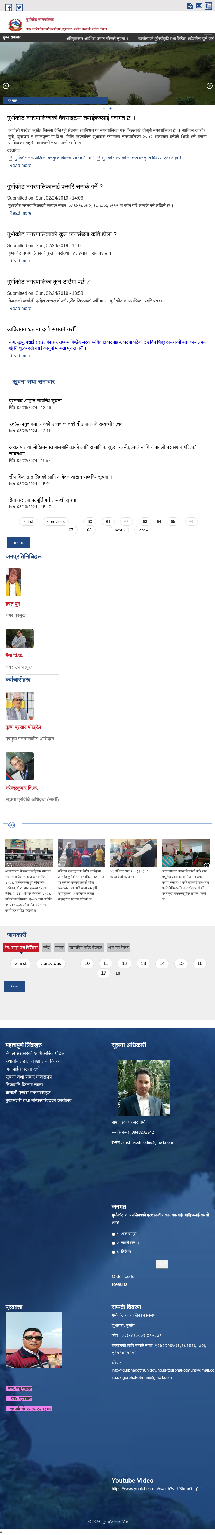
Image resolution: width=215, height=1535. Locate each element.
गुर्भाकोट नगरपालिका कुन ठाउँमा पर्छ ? (48, 281)
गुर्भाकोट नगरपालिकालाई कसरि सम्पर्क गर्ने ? (55, 186)
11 (105, 963)
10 (87, 963)
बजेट (46, 947)
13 (143, 963)
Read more (20, 165)
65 (173, 521)
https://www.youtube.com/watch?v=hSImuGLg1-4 (157, 1488)
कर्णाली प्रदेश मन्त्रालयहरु (28, 1092)
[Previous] (5, 85)
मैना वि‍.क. (15, 655)
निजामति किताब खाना (25, 1085)
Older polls (123, 1276)
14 (162, 963)
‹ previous (56, 521)
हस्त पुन (13, 604)
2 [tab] (110, 108)
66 (191, 521)
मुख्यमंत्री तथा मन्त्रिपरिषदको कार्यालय (39, 1100)
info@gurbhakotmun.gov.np (137, 1370)
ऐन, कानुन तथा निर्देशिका (21, 948)
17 (103, 973)
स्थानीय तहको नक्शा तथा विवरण (34, 1061)
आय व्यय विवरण (118, 947)
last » (143, 530)
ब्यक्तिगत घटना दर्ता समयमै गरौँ (40, 329)
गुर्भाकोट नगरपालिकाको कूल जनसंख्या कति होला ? (62, 234)
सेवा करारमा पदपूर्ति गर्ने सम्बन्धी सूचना (42, 500)
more (18, 542)
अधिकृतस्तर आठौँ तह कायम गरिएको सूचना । (83, 38)
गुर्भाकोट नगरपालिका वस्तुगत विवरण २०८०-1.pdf (54, 158)
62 (126, 521)
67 (71, 530)
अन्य (14, 986)
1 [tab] (103, 108)
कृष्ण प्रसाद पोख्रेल (23, 727)
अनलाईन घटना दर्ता (23, 1069)
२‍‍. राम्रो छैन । (127, 1242)
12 (124, 963)
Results (120, 1284)
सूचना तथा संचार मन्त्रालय (29, 1077)
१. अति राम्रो (126, 1233)
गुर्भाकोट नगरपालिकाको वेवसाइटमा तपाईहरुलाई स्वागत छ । (71, 117)
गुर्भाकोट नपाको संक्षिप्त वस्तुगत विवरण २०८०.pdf (141, 158)
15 (181, 963)
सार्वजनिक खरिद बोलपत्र (85, 947)
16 (199, 963)
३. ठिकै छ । (125, 1251)
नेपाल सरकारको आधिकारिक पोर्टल (35, 1053)
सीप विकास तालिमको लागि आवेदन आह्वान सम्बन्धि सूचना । (61, 477)
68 (89, 530)
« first (28, 521)
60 (90, 521)
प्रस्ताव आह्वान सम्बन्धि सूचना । (37, 401)
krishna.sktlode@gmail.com (147, 1142)
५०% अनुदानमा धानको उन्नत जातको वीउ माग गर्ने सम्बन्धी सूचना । (68, 424)
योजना (59, 947)
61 (108, 521)
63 (145, 521)
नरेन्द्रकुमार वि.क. (22, 788)
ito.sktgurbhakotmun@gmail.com (142, 1377)
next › (120, 530)
